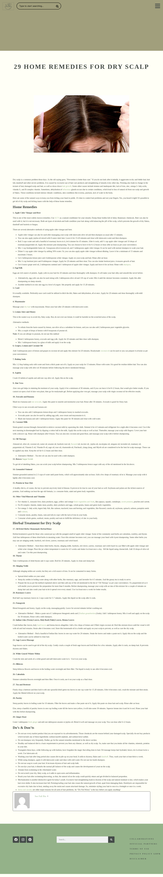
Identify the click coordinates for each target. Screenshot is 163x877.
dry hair (27, 307)
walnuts (24, 512)
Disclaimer (138, 859)
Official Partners (144, 844)
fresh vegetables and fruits (84, 502)
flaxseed (74, 444)
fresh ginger (33, 722)
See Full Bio (40, 796)
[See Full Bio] (47, 796)
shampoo (127, 264)
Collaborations (142, 839)
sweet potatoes (127, 502)
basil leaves (41, 625)
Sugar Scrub (27, 459)
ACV (57, 218)
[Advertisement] (81, 31)
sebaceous (67, 189)
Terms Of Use (140, 849)
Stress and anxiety (25, 790)
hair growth (66, 186)
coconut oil (104, 351)
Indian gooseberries (87, 613)
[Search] (57, 6)
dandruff (104, 757)
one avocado (36, 402)
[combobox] (39, 6)
